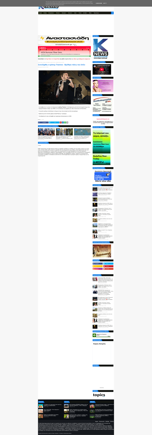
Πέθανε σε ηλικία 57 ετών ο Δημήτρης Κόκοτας (105, 230)
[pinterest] (108, 266)
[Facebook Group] (98, 271)
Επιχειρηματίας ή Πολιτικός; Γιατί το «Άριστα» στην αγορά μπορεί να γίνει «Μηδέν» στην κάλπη (105, 209)
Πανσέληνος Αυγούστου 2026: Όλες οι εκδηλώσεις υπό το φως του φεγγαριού (105, 204)
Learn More (99, 3)
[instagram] (98, 269)
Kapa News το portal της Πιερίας (49, 433)
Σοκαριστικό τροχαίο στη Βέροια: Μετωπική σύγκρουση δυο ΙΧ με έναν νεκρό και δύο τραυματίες (105, 199)
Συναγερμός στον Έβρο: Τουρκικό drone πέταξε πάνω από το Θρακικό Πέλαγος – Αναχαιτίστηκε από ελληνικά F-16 (81, 137)
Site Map (107, 421)
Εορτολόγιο (102, 387)
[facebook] (98, 264)
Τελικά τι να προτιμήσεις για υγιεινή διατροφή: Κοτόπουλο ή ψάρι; (51, 415)
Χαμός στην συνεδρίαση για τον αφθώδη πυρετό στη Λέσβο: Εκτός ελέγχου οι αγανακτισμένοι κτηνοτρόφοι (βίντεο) (45, 137)
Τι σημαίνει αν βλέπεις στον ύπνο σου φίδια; (105, 219)
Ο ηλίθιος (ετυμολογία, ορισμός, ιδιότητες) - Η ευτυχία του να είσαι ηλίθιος (104, 214)
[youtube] (108, 269)
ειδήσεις (75, 58)
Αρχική (96, 421)
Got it (105, 3)
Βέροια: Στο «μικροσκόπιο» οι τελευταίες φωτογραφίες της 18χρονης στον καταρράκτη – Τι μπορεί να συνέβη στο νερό (64, 137)
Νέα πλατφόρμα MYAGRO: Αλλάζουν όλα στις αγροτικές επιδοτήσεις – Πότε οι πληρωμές (78, 405)
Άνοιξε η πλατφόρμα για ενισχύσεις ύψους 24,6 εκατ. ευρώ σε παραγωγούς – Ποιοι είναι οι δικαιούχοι (78, 410)
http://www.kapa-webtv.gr (67, 433)
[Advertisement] (76, 23)
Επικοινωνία (101, 421)
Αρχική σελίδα (40, 62)
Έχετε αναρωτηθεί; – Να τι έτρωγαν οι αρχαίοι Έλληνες (51, 410)
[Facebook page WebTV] (108, 271)
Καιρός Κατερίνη (99, 344)
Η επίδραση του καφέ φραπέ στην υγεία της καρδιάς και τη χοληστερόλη (52, 405)
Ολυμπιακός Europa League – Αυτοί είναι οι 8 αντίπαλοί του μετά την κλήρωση (104, 405)
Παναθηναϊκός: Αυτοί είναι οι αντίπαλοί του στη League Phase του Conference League (104, 410)
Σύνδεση (112, 421)
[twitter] (108, 264)
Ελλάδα (44, 62)
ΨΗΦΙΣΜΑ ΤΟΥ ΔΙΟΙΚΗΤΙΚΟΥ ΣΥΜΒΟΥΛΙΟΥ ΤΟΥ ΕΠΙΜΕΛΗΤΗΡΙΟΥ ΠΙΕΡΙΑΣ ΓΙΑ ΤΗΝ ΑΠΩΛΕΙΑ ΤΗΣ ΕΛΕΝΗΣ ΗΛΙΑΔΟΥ (105, 237)
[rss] (98, 266)
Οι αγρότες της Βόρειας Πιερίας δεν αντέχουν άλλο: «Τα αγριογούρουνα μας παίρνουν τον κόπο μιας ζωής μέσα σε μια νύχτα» (105, 309)
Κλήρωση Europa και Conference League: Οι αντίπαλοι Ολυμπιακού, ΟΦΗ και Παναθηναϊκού (104, 415)
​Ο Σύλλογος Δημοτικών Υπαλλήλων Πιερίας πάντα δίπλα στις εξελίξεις (104, 193)
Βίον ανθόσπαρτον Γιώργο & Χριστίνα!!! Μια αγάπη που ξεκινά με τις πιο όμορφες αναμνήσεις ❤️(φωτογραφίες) (105, 188)
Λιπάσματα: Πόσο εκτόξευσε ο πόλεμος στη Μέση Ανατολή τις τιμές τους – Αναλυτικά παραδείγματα (78, 415)
